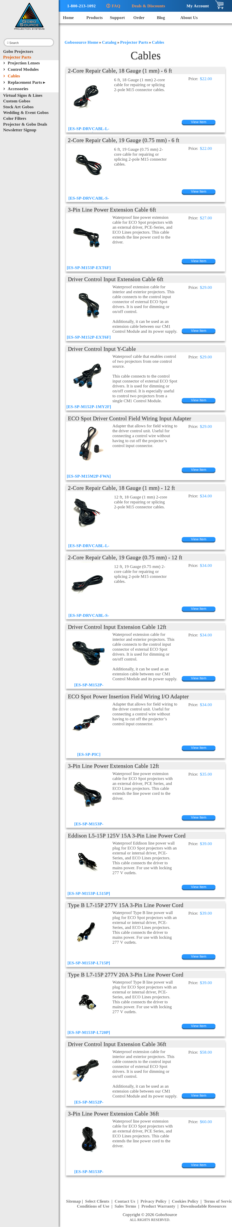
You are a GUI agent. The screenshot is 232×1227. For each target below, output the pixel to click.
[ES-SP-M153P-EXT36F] (88, 1174)
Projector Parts (17, 57)
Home (68, 17)
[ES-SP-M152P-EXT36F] (88, 1104)
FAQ (113, 5)
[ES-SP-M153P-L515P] (88, 893)
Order (139, 17)
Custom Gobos (16, 101)
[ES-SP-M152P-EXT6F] (89, 337)
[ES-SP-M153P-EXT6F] (89, 267)
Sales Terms (126, 1206)
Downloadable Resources (203, 1206)
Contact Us (125, 1201)
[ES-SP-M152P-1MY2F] (88, 406)
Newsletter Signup (19, 129)
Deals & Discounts (146, 5)
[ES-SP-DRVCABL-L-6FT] (88, 131)
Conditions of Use (93, 1206)
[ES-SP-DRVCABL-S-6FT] (88, 200)
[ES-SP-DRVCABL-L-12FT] (88, 548)
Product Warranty (158, 1206)
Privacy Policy (154, 1201)
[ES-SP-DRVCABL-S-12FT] (88, 618)
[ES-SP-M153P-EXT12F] (88, 826)
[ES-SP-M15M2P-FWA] (89, 476)
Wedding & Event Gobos (26, 112)
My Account (196, 5)
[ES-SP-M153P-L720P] (88, 1032)
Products (94, 17)
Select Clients (97, 1201)
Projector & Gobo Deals (25, 124)
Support (117, 17)
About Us (189, 17)
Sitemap (73, 1201)
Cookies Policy (186, 1201)
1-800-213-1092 (79, 5)
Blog (161, 17)
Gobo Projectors (18, 51)
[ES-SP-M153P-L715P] (88, 962)
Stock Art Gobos (18, 106)
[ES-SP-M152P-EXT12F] (88, 687)
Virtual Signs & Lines (22, 95)
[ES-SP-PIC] (89, 754)
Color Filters (14, 118)
